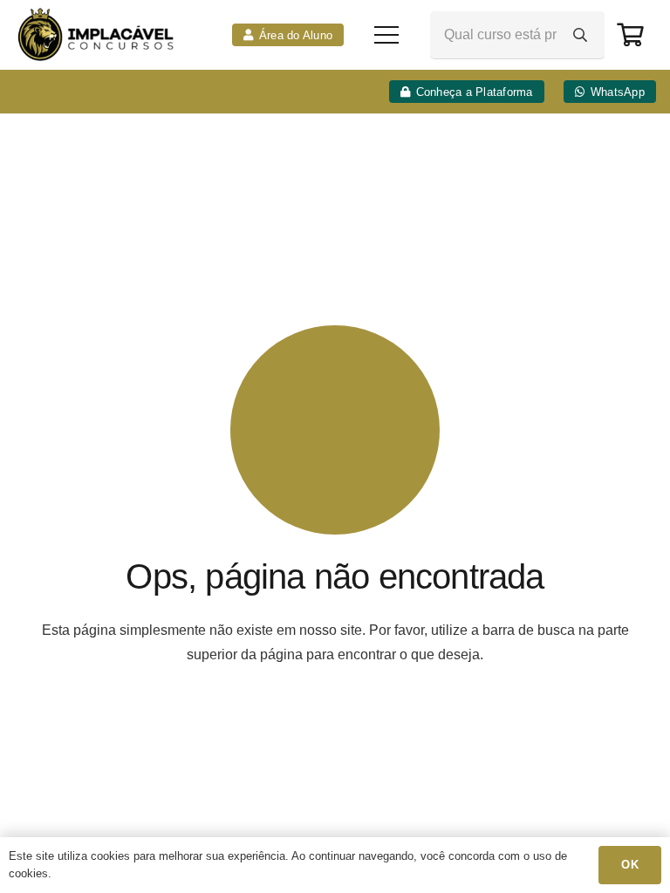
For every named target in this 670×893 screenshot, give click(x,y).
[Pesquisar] (580, 34)
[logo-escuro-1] (98, 34)
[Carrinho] (630, 34)
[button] (387, 35)
